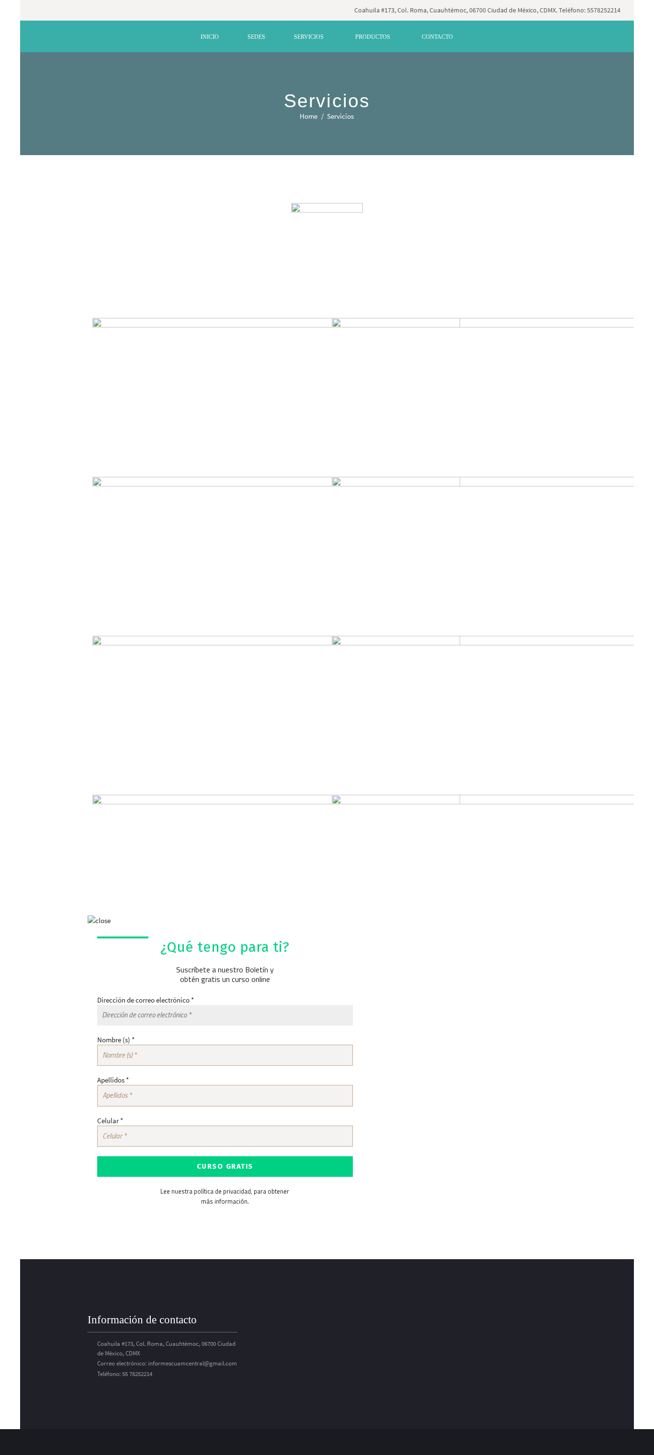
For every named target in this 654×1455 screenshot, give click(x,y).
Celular (110, 1120)
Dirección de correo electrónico (145, 999)
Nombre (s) (116, 1039)
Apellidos (113, 1079)
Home (308, 116)
